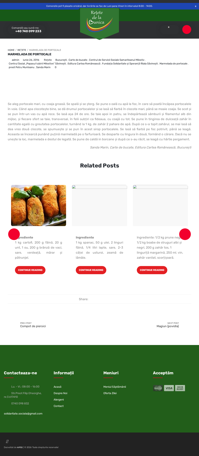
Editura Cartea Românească (84, 63)
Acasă (57, 386)
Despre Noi (60, 393)
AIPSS (20, 447)
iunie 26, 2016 (31, 59)
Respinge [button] (195, 6)
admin (15, 59)
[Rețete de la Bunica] (99, 21)
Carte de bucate (78, 59)
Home (11, 50)
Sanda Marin (43, 67)
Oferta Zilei (110, 393)
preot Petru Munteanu (21, 67)
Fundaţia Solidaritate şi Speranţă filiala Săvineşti (130, 63)
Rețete (21, 50)
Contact (59, 406)
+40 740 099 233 (28, 31)
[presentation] (14, 234)
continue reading (30, 270)
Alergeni (59, 399)
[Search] (173, 29)
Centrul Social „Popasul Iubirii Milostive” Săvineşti (37, 63)
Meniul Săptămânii (114, 386)
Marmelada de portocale (29, 54)
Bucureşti (61, 59)
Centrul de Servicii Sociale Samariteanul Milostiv (116, 59)
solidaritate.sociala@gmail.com (23, 413)
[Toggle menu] (186, 29)
